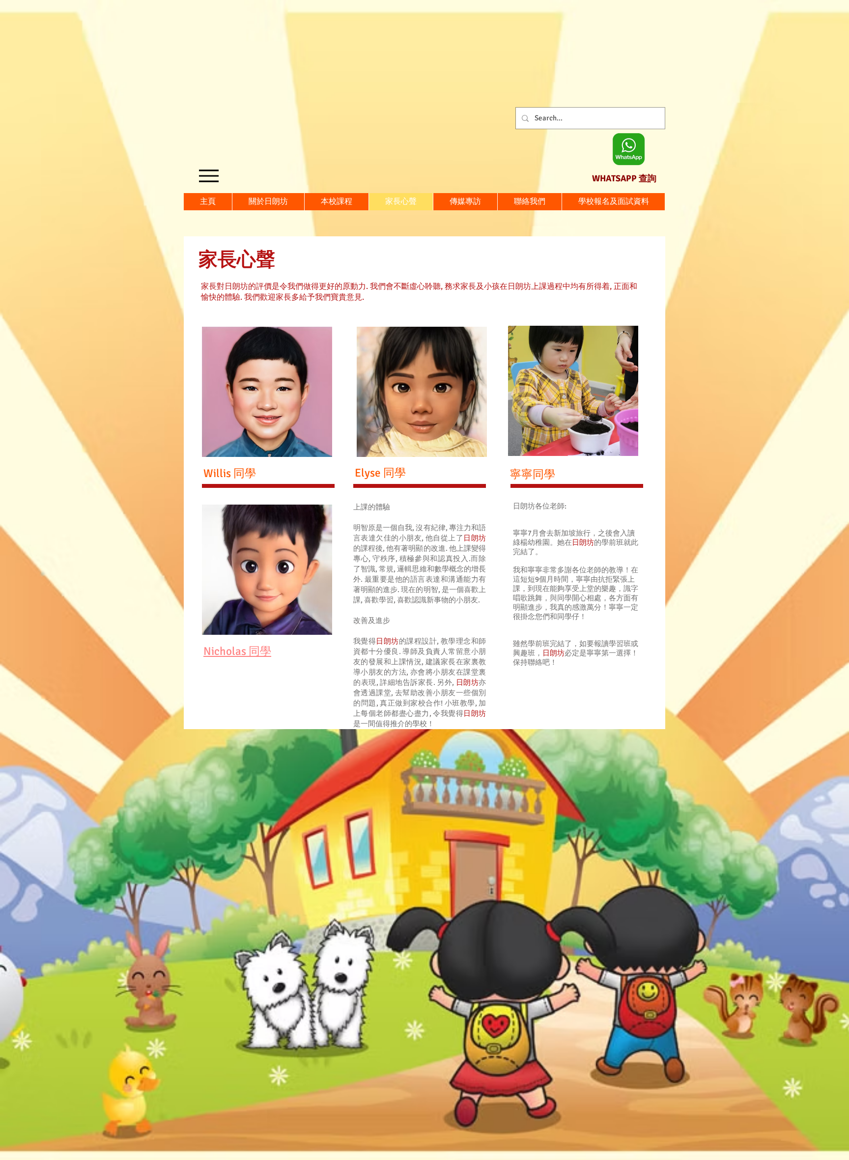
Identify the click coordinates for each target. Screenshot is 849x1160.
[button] (613, 201)
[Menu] (209, 176)
